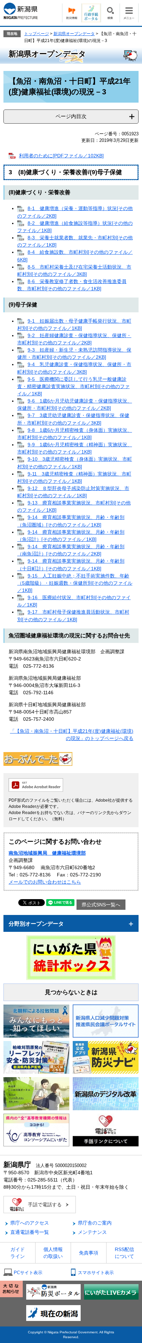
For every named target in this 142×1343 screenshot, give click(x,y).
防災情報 (71, 12)
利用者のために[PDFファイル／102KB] (61, 155)
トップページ (36, 33)
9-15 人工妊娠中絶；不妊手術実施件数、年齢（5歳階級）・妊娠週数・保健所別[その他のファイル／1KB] (74, 583)
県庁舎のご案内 (95, 1223)
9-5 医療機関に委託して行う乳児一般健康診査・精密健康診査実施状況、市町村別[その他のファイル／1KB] (73, 386)
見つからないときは (71, 992)
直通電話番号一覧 (29, 1232)
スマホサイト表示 (96, 1272)
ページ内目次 (71, 116)
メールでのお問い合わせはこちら (45, 882)
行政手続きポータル (91, 12)
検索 (110, 12)
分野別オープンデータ (36, 924)
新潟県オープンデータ (74, 33)
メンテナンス (92, 1232)
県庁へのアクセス (29, 1223)
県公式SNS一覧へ (101, 904)
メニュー (129, 12)
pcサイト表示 (28, 1272)
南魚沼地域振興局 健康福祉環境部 (47, 853)
